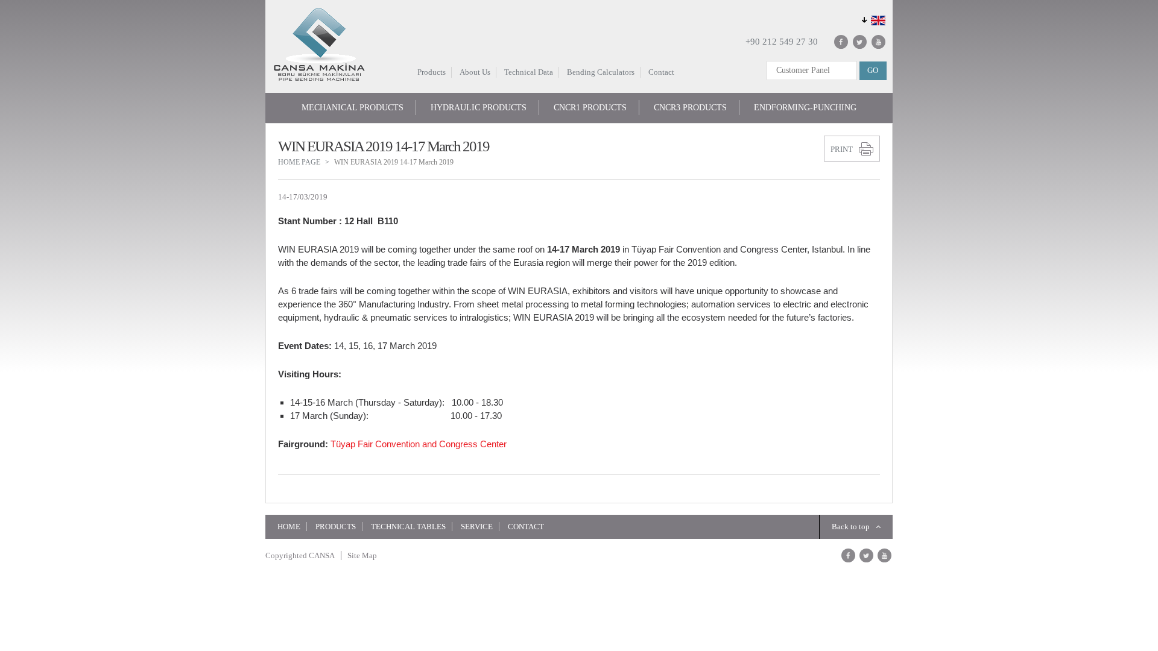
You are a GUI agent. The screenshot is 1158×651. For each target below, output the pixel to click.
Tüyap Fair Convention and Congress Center (419, 444)
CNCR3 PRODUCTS (690, 107)
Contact (661, 72)
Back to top (851, 526)
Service (477, 526)
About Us (475, 72)
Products (431, 72)
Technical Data (528, 72)
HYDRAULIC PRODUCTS (479, 107)
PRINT (842, 149)
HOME (288, 526)
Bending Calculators (600, 72)
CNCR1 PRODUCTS (590, 107)
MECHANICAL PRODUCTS (352, 107)
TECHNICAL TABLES (408, 526)
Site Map (362, 555)
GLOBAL (872, 20)
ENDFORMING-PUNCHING (805, 107)
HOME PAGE (299, 162)
